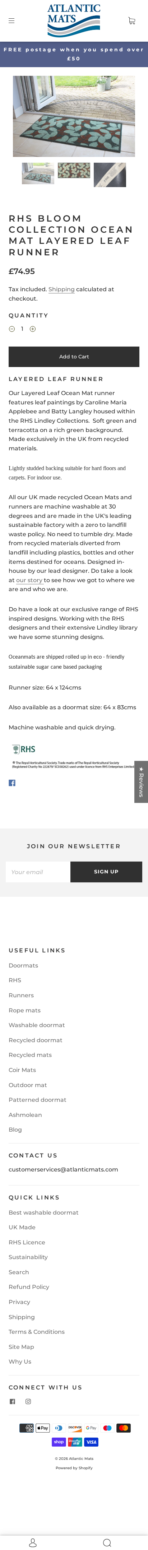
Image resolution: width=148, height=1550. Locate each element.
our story (30, 580)
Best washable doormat (44, 1212)
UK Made (22, 1227)
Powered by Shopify (74, 1468)
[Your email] (38, 872)
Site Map (21, 1347)
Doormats (23, 965)
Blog (15, 1129)
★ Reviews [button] (141, 782)
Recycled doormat (36, 1040)
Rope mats (25, 1010)
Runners (21, 995)
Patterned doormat (37, 1099)
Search (19, 1272)
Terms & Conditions (37, 1331)
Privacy (19, 1302)
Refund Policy (29, 1287)
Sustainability (28, 1257)
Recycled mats (30, 1055)
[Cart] (131, 21)
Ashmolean (25, 1115)
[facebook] (12, 1401)
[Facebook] (12, 783)
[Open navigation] (16, 21)
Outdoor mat (28, 1085)
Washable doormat (37, 1025)
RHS (15, 980)
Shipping (61, 289)
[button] (25, 118)
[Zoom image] (74, 118)
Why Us (20, 1361)
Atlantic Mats (81, 1458)
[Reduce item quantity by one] (12, 330)
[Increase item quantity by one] (33, 330)
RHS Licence (27, 1242)
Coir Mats (22, 1070)
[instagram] (28, 1401)
